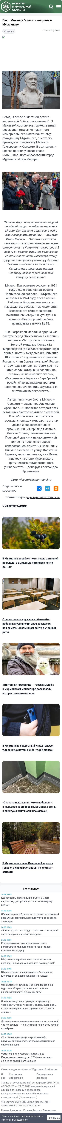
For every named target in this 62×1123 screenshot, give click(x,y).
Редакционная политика (44, 1075)
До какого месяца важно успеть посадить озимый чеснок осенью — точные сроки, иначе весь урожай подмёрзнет (30, 1024)
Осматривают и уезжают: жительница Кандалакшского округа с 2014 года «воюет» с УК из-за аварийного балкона (27, 1057)
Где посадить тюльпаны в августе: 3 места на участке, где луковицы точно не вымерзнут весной (27, 901)
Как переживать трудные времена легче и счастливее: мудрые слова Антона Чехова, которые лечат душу (26, 946)
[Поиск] (51, 6)
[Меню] (58, 6)
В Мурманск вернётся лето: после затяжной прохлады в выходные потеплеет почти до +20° (28, 961)
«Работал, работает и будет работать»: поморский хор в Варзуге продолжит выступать (29, 932)
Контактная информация (16, 1075)
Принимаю (54, 1118)
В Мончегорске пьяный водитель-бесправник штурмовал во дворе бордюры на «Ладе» (26, 973)
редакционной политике (43, 497)
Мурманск (9, 31)
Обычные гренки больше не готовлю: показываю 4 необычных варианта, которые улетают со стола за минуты (30, 917)
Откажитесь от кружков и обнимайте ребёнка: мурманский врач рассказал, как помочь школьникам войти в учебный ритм (27, 988)
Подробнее (21, 1119)
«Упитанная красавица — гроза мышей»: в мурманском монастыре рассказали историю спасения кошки (28, 1041)
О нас (3, 1075)
